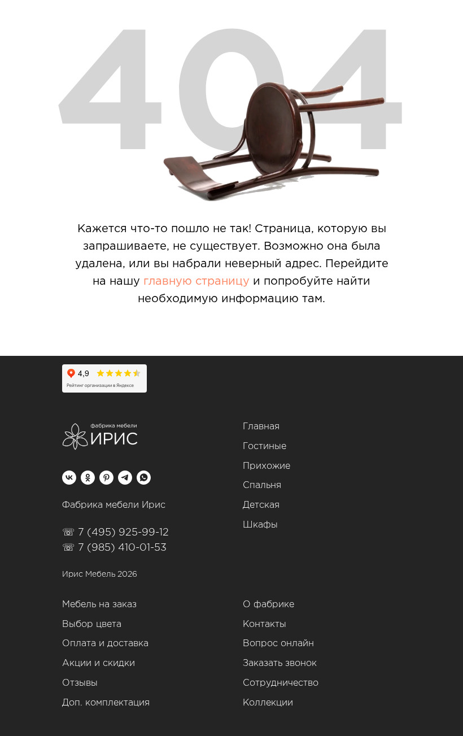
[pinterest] (106, 478)
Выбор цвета (91, 624)
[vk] (69, 478)
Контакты (264, 624)
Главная (261, 427)
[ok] (88, 478)
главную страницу (196, 281)
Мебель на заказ (99, 604)
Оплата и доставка (105, 643)
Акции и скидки (98, 663)
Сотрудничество (280, 683)
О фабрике (268, 604)
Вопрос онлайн (278, 643)
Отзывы (80, 683)
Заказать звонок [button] (280, 663)
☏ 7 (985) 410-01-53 (114, 547)
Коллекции (268, 703)
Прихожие (266, 466)
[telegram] (125, 478)
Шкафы (260, 525)
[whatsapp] (144, 478)
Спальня (262, 485)
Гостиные (264, 446)
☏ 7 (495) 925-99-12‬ (115, 532)
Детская (261, 505)
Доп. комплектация (106, 703)
